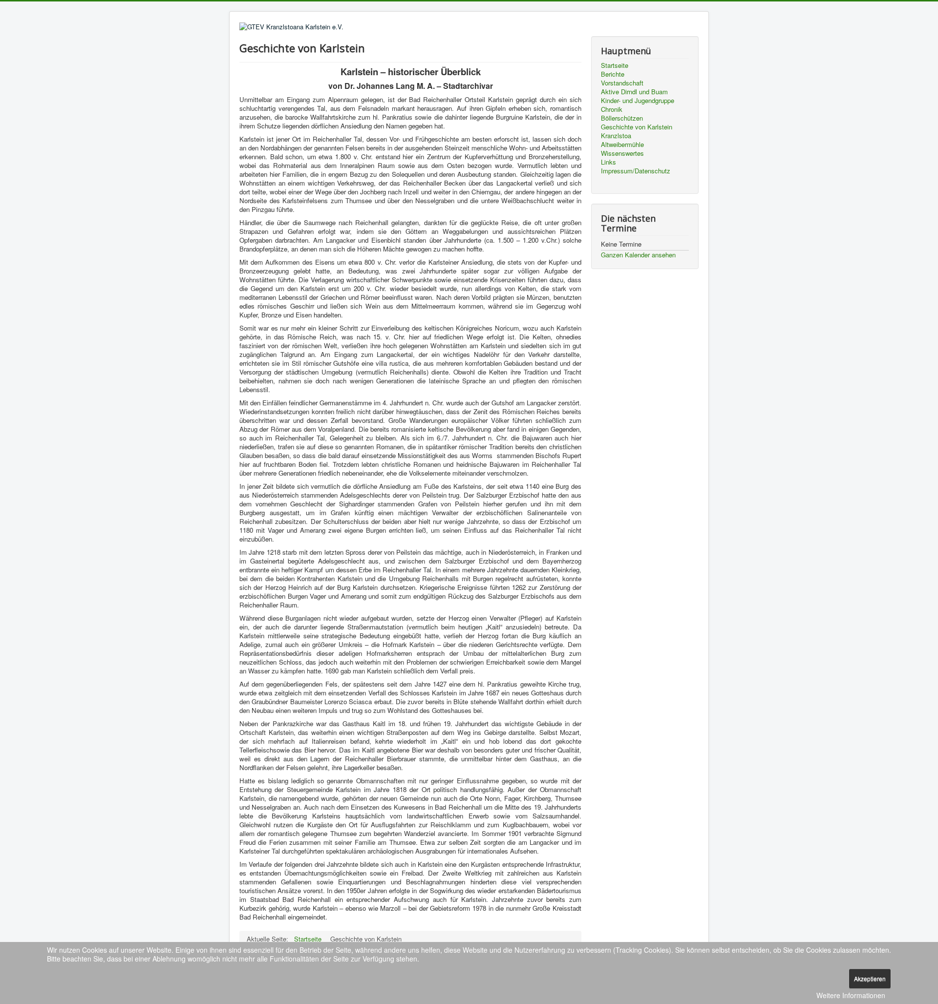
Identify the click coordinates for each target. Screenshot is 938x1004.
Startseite (614, 65)
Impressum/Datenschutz (635, 171)
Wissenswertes (622, 153)
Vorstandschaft (622, 83)
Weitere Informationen (850, 995)
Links (608, 162)
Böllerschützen (622, 118)
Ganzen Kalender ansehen (638, 254)
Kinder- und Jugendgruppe (637, 100)
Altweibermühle (622, 144)
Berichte (612, 74)
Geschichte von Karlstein (636, 127)
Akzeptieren (870, 978)
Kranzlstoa (616, 135)
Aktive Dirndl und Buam (634, 91)
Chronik (611, 109)
